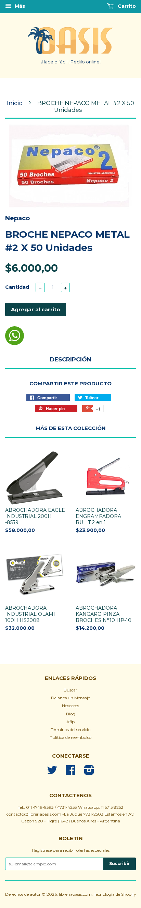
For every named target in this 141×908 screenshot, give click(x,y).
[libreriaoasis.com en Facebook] (70, 772)
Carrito (126, 6)
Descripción (70, 359)
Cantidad (17, 287)
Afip (70, 721)
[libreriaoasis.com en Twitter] (52, 772)
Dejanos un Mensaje (70, 697)
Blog (70, 713)
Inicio (15, 103)
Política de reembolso (70, 737)
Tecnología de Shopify (115, 894)
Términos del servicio (70, 729)
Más (19, 6)
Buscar (70, 690)
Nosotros (70, 705)
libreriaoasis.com (75, 894)
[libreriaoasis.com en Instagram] (89, 772)
